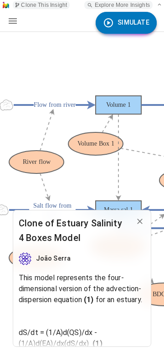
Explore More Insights (122, 5)
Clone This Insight (44, 5)
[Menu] (13, 21)
